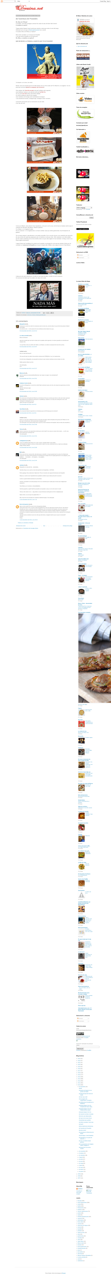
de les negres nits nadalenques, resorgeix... (85, 1099)
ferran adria (80, 1222)
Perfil (79, 410)
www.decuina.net (86, 1036)
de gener (81, 1171)
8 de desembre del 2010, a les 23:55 (28, 391)
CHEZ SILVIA (81, 453)
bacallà (79, 1229)
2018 (79, 1068)
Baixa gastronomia (82, 927)
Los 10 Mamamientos (82, 875)
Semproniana (81, 800)
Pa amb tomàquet (82, 536)
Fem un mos (81, 337)
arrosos (79, 1227)
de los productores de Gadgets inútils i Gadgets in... (86, 1145)
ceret (79, 1259)
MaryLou (22, 373)
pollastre (80, 1230)
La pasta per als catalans (84, 349)
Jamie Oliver (81, 1241)
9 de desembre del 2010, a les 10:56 (28, 424)
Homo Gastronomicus (83, 986)
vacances (80, 1218)
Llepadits (80, 547)
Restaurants (80, 1207)
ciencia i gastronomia (83, 1211)
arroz (79, 1234)
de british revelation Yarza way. (86, 1122)
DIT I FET (80, 476)
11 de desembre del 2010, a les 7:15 (28, 499)
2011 (79, 1082)
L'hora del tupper (82, 563)
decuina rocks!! (82, 1130)
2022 (79, 1060)
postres (79, 1213)
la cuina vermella (82, 1257)
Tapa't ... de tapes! (82, 575)
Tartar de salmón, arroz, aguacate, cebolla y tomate (89, 370)
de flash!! (81, 1124)
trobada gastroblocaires (41, 314)
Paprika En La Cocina (83, 320)
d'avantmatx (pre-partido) (85, 1120)
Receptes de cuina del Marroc (85, 783)
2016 (79, 1072)
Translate (88, 209)
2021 (79, 1062)
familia (79, 1206)
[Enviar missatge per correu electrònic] (43, 312)
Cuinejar (80, 834)
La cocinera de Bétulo (83, 308)
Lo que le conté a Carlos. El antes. (85, 415)
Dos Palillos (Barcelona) (83, 847)
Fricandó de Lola (81, 334)
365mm (80, 553)
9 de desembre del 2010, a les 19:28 (28, 447)
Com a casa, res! (82, 465)
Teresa (21, 429)
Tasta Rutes (81, 598)
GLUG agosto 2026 (82, 304)
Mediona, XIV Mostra (82, 560)
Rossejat (80, 719)
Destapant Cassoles (83, 823)
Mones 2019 (80, 599)
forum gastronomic (82, 1246)
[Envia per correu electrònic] (46, 313)
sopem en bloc (81, 1232)
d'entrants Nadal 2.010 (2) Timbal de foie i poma (85, 1109)
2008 (79, 1176)
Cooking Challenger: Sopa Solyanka (89, 814)
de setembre (82, 1155)
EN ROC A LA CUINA (83, 284)
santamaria (80, 1260)
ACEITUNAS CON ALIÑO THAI (88, 311)
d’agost (81, 1157)
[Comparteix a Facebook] (51, 313)
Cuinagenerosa (23, 440)
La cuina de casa (82, 731)
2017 (79, 1070)
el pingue (80, 414)
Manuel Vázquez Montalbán (84, 1255)
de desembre (82, 1086)
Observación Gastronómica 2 (85, 303)
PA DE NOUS (81, 431)
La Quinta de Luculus (83, 811)
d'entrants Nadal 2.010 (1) (85, 1112)
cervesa (79, 1223)
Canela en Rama (82, 442)
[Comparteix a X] (50, 313)
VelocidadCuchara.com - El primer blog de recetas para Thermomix (85, 1009)
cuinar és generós (82, 587)
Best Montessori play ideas (83, 796)
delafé (80, 1088)
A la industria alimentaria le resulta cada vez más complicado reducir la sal (85, 404)
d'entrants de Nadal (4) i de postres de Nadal (85, 1091)
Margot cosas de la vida (84, 483)
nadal (79, 1214)
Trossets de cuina (82, 975)
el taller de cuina (82, 862)
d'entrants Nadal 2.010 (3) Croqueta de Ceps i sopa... (86, 1106)
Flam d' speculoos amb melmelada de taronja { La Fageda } (88, 920)
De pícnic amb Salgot (82, 704)
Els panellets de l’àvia (82, 519)
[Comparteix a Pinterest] (53, 313)
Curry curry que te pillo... (84, 846)
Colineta (80, 409)
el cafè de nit (81, 952)
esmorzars (29, 314)
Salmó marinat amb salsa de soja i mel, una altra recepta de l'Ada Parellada (88, 360)
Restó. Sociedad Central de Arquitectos (88, 997)
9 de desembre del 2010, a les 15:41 (28, 436)
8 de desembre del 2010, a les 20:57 (28, 346)
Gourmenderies (82, 916)
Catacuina (80, 963)
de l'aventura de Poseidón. (85, 1128)
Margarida (22, 324)
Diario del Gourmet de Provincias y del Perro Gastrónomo (83, 491)
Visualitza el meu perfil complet (79, 1192)
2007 (79, 1178)
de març (81, 1167)
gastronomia (81, 1236)
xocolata (80, 1237)
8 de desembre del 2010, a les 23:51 (28, 378)
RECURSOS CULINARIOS (84, 419)
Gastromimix (81, 890)
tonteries (80, 1209)
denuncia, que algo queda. (85, 1116)
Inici (44, 525)
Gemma (22, 396)
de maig (81, 1163)
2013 (79, 1078)
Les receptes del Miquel (84, 367)
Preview (78, 1050)
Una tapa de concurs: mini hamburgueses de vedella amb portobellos (84, 298)
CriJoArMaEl (81, 378)
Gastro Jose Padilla (83, 879)
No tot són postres (24, 504)
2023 (79, 1058)
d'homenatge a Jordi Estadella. (86, 1135)
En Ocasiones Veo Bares (84, 874)
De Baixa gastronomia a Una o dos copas (89, 930)
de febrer (81, 1169)
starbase (22, 465)
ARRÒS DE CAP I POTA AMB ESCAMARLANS (88, 774)
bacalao (79, 1244)
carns (79, 1239)
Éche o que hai (81, 1005)
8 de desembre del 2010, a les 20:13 (28, 331)
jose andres (80, 1252)
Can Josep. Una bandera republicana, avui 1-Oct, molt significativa (88, 764)
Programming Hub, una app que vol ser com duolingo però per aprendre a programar (84, 607)
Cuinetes (80, 295)
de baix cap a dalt (83, 1097)
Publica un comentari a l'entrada (25, 522)
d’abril (80, 1165)
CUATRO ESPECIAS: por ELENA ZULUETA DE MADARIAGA (84, 903)
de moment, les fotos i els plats (86, 1114)
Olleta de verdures (82, 806)
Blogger (64, 1273)
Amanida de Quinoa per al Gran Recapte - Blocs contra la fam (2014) (88, 944)
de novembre (82, 1151)
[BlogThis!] (48, 313)
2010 (79, 1084)
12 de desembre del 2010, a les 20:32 (29, 519)
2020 (79, 1064)
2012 (79, 1080)
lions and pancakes (83, 795)
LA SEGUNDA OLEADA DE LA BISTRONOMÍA (88, 495)
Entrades (80, 255)
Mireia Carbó (81, 1243)
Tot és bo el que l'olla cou (84, 772)
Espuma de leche (89, 443)
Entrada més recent (20, 525)
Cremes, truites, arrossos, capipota (88, 589)
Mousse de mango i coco (83, 732)
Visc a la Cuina (81, 503)
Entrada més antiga (67, 525)
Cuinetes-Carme (24, 383)
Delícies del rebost (82, 390)
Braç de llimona (81, 350)
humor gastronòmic (82, 1202)
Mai (20, 452)
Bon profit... (81, 736)
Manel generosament (34, 30)
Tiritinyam (80, 747)
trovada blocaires (82, 1248)
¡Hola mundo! (81, 555)
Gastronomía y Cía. (83, 401)
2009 (79, 1174)
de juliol (81, 1159)
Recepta (80, 1200)
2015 (79, 1074)
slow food (80, 1253)
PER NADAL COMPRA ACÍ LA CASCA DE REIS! (89, 722)
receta (79, 1204)
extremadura (81, 1220)
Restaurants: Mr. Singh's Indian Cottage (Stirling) (88, 966)
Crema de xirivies (89, 391)
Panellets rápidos (89, 737)
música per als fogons (83, 1225)
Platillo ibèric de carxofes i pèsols (85, 807)
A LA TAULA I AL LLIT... (83, 851)
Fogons (80, 708)
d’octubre (81, 1153)
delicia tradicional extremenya (86, 1126)
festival (33, 314)
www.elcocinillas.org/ (83, 558)
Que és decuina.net (82, 46)
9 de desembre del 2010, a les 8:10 (28, 404)
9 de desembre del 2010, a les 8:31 (28, 413)
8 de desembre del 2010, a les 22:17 (28, 368)
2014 (79, 1076)
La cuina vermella (24, 335)
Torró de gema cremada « (84, 612)
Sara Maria (22, 409)
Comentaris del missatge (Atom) (30, 528)
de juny (81, 1161)
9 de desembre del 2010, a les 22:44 (28, 460)
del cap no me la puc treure (85, 1118)
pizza (79, 1250)
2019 (79, 1066)
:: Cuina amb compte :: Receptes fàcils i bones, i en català (85, 517)
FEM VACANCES (89, 339)
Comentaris (81, 257)
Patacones (87, 835)
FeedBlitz (89, 1050)
